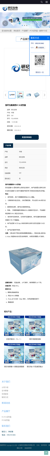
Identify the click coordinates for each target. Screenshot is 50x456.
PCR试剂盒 (34, 31)
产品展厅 (25, 31)
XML (38, 445)
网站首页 (17, 31)
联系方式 (5, 397)
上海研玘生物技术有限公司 (26, 445)
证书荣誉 (5, 391)
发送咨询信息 (27, 137)
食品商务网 (28, 448)
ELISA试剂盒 (6, 417)
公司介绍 (5, 387)
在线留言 (5, 394)
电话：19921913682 (9, 435)
